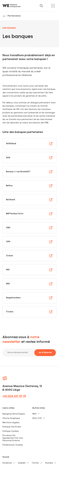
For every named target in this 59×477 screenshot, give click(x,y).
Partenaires (14, 16)
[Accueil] (4, 16)
